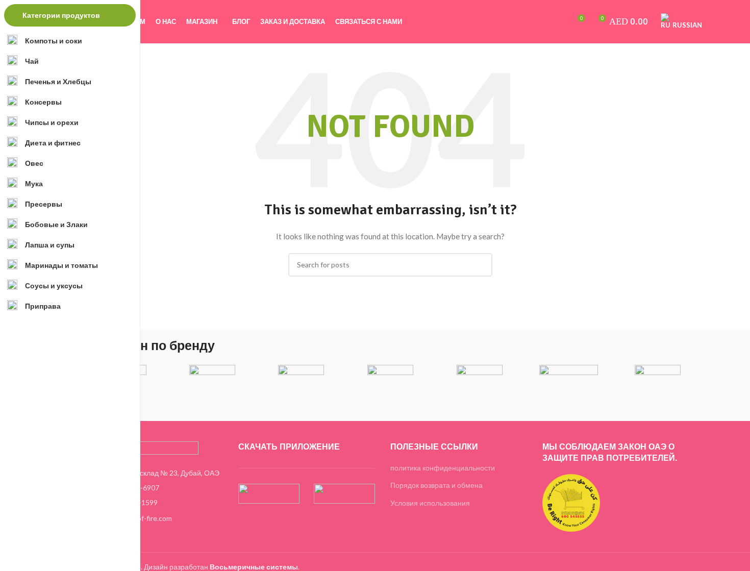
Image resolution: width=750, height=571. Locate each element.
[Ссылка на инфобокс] (212, 381)
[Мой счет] (523, 22)
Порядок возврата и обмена (436, 485)
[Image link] (142, 447)
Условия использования (430, 503)
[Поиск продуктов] (541, 22)
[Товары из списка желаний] (558, 22)
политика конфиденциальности (442, 467)
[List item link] (154, 487)
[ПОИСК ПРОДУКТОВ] (480, 265)
